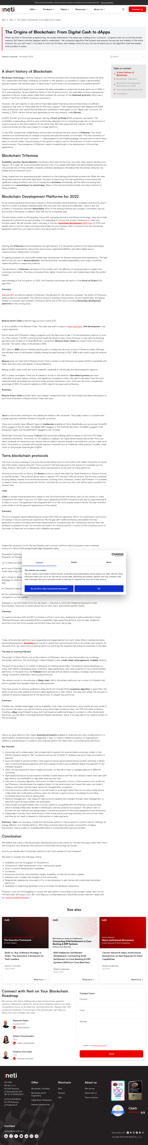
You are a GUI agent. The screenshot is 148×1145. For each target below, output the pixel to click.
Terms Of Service (100, 1045)
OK (99, 589)
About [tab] (108, 562)
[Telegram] (26, 1136)
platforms (75, 223)
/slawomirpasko (23, 1027)
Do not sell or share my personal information (49, 589)
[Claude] (140, 1133)
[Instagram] (36, 1136)
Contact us (137, 9)
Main (4, 20)
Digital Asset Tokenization (41, 1100)
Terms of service (91, 1097)
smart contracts (74, 326)
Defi (4, 295)
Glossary (61, 1093)
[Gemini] (131, 1133)
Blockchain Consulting (40, 1088)
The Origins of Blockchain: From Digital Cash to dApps (39, 20)
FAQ (60, 1097)
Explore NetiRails (107, 2)
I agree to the (95, 1045)
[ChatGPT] (128, 1133)
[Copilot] (137, 1133)
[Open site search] (123, 9)
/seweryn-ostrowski (25, 1058)
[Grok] (143, 1133)
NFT (12, 295)
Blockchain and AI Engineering (38, 1094)
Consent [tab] (39, 563)
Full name (84, 999)
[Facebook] (11, 1136)
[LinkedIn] (6, 1136)
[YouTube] (21, 1136)
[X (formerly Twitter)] (16, 1136)
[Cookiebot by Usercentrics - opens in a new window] (113, 554)
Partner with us (91, 1093)
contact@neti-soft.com (13, 1131)
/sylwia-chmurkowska (25, 1043)
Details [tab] (74, 562)
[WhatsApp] (31, 1136)
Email (82, 1010)
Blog (11, 20)
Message (83, 1021)
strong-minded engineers (17, 897)
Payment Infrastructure (40, 1104)
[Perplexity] (134, 1132)
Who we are (90, 1088)
